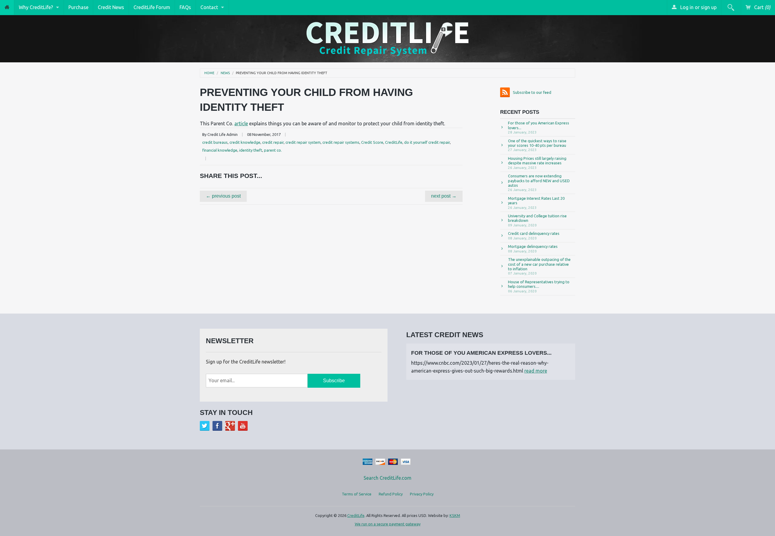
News (225, 73)
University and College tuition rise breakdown (537, 220)
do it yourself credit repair (427, 142)
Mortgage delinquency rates (533, 248)
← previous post (223, 196)
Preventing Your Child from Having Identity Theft (281, 73)
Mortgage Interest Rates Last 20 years (536, 202)
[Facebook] (217, 426)
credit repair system (303, 142)
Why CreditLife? (36, 7)
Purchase (78, 7)
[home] (7, 7)
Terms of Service (356, 494)
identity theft (250, 150)
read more (535, 370)
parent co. (273, 150)
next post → (444, 196)
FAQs (185, 7)
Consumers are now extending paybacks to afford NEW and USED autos (539, 183)
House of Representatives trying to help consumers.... (538, 286)
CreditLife (393, 142)
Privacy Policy (422, 494)
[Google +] (230, 426)
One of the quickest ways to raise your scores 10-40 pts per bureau (537, 145)
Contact (209, 7)
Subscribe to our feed (532, 92)
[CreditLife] (387, 38)
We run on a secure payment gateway (387, 524)
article (241, 123)
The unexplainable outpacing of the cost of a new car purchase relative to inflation (539, 266)
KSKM (455, 515)
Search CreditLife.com (387, 478)
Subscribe (334, 380)
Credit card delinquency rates (533, 235)
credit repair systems (340, 142)
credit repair (273, 142)
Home (209, 73)
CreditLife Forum (152, 7)
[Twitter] (204, 426)
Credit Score (372, 142)
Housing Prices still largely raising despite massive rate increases (537, 162)
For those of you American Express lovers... (538, 127)
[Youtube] (243, 426)
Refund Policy (391, 494)
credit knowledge (244, 142)
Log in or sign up (698, 7)
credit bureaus (215, 142)
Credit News (111, 7)
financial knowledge (219, 150)
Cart (761, 7)
